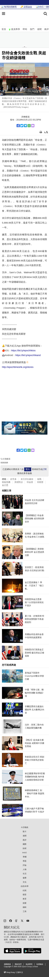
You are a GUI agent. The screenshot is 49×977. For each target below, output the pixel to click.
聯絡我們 (18, 964)
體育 (24, 895)
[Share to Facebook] (18, 125)
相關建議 (7, 964)
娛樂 (24, 903)
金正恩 (5, 485)
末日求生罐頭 (27, 479)
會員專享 (15, 29)
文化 (24, 882)
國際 (24, 844)
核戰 (39, 479)
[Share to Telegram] (25, 125)
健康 (24, 878)
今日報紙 (24, 827)
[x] (22, 920)
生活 (24, 874)
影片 (24, 831)
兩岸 (46, 29)
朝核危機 (6, 482)
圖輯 (24, 907)
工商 (24, 911)
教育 (24, 899)
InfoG (24, 852)
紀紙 (24, 890)
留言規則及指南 (4, 462)
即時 (25, 29)
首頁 (4, 29)
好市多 (13, 479)
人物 (24, 869)
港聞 (39, 29)
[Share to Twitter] (21, 125)
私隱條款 (39, 964)
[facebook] (11, 920)
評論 (24, 865)
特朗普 (40, 482)
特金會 (30, 482)
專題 (24, 861)
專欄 (24, 857)
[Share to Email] (32, 125)
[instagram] (5, 920)
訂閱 (44, 469)
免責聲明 (29, 964)
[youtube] (28, 920)
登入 (28, 469)
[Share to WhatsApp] (29, 125)
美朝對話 (18, 482)
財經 (24, 848)
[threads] (16, 920)
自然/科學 (24, 886)
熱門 (32, 29)
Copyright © (8, 967)
